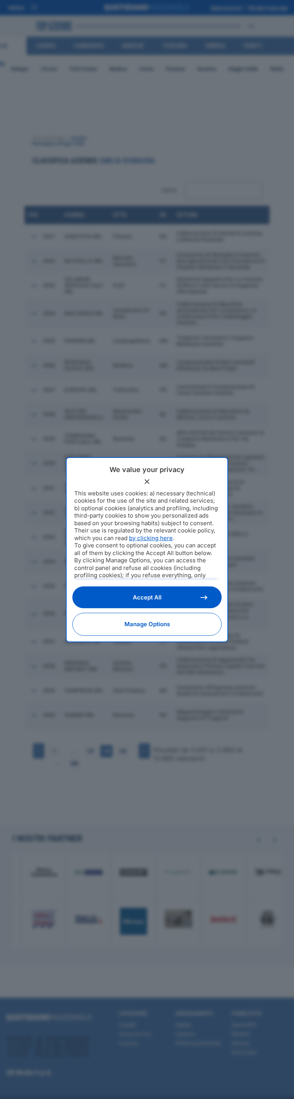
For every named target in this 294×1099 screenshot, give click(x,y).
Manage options (147, 624)
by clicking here (151, 538)
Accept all (147, 597)
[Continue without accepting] (147, 482)
